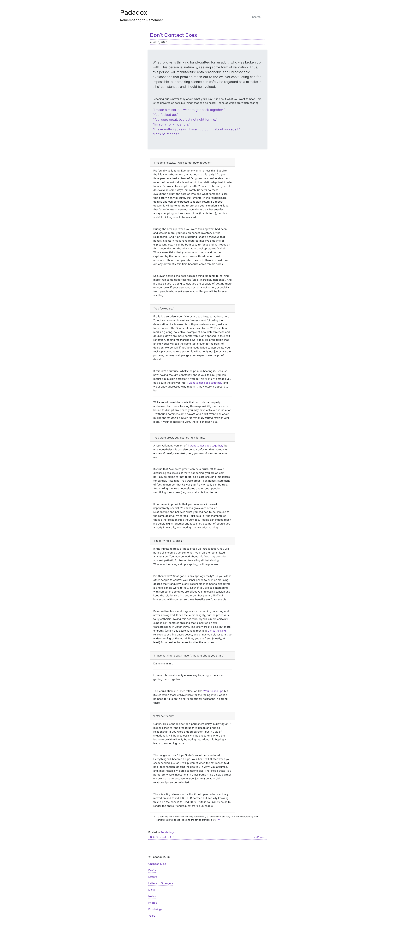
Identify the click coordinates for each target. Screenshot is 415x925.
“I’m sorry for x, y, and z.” (171, 124)
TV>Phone (259, 837)
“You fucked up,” (213, 691)
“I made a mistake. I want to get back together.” (189, 110)
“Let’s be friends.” (166, 134)
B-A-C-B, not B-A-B (161, 837)
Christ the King (217, 630)
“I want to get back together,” (204, 382)
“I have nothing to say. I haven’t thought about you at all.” (196, 129)
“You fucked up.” (165, 115)
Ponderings (167, 832)
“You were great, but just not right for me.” (185, 119)
